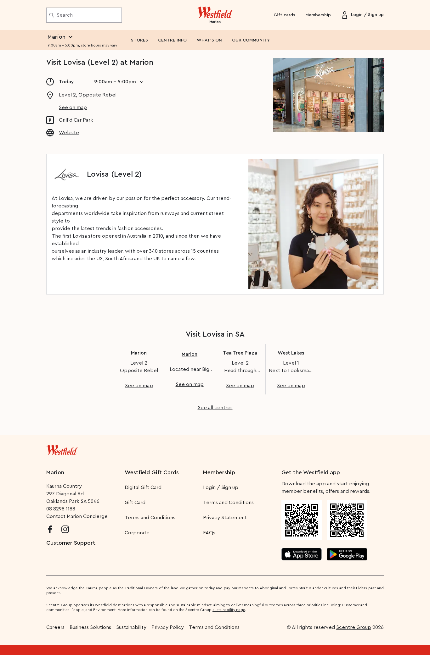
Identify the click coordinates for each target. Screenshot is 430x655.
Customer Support (70, 543)
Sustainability (131, 627)
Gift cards (284, 15)
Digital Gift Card (143, 487)
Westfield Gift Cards (152, 472)
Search (65, 15)
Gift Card (135, 502)
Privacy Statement (225, 517)
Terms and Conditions (150, 517)
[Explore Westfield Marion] (215, 15)
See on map (73, 107)
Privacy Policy (167, 627)
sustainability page (228, 610)
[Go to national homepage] (62, 448)
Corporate (137, 532)
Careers (55, 627)
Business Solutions (90, 627)
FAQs (209, 532)
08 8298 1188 (60, 508)
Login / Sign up (220, 487)
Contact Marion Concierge (77, 516)
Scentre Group (353, 627)
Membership (318, 15)
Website (69, 132)
